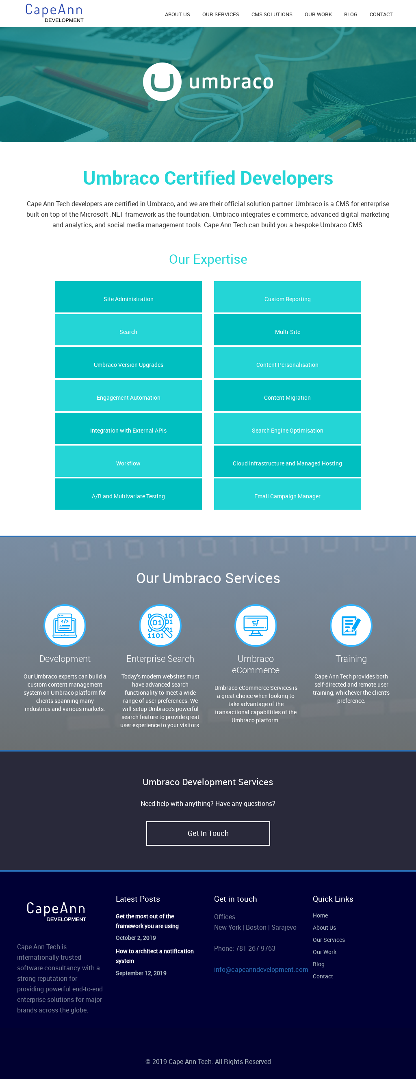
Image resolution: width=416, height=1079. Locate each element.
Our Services (329, 939)
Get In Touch (208, 833)
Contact (323, 976)
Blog (319, 964)
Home (320, 915)
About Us (324, 927)
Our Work (324, 952)
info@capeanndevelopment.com (261, 969)
